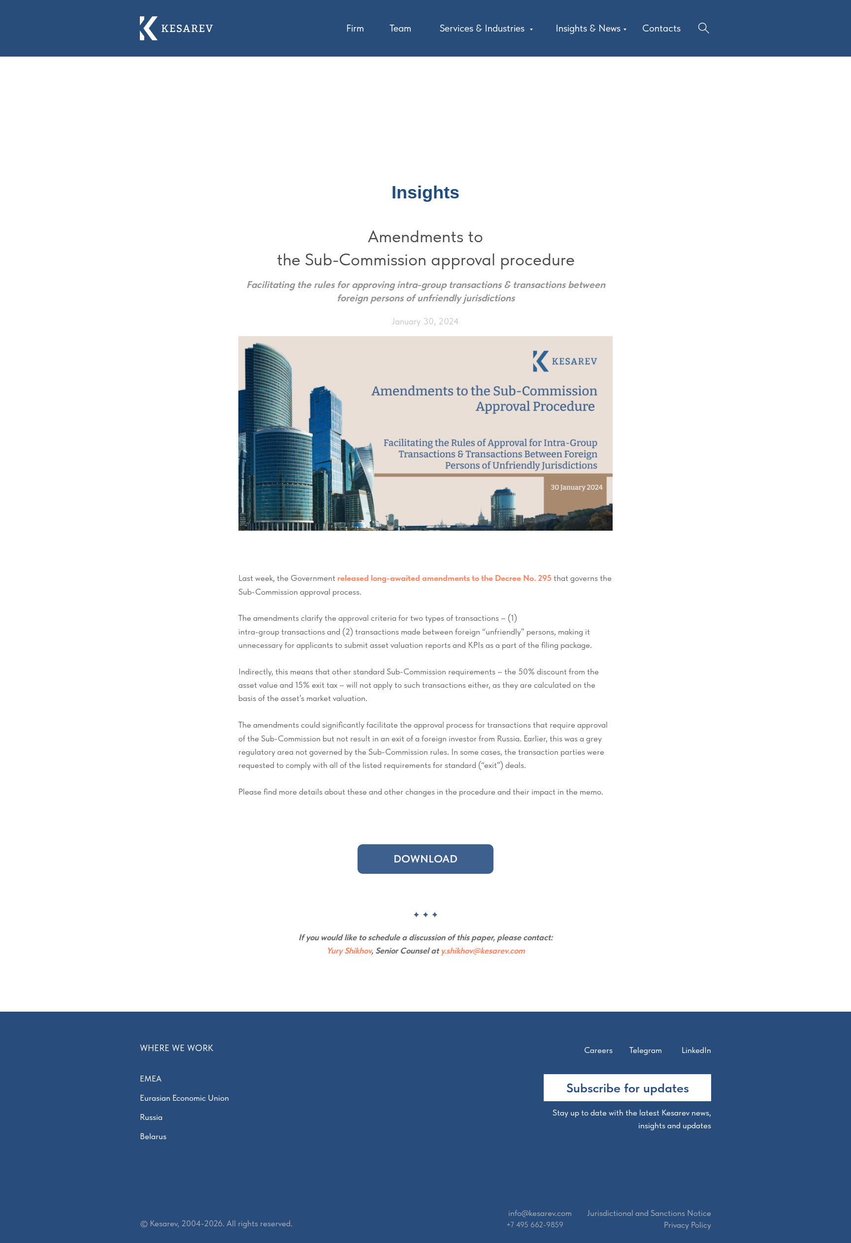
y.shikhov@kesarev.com (483, 951)
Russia (151, 1117)
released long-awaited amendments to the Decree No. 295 (444, 578)
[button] (627, 1087)
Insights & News (588, 28)
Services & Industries (483, 28)
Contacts (661, 28)
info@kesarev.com (540, 1213)
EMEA (151, 1079)
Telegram (645, 1050)
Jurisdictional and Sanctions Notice (649, 1213)
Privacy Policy (687, 1225)
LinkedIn (696, 1050)
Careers (598, 1050)
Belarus (153, 1136)
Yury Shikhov (349, 951)
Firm (355, 28)
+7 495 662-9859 (534, 1224)
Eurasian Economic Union (184, 1098)
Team (400, 28)
